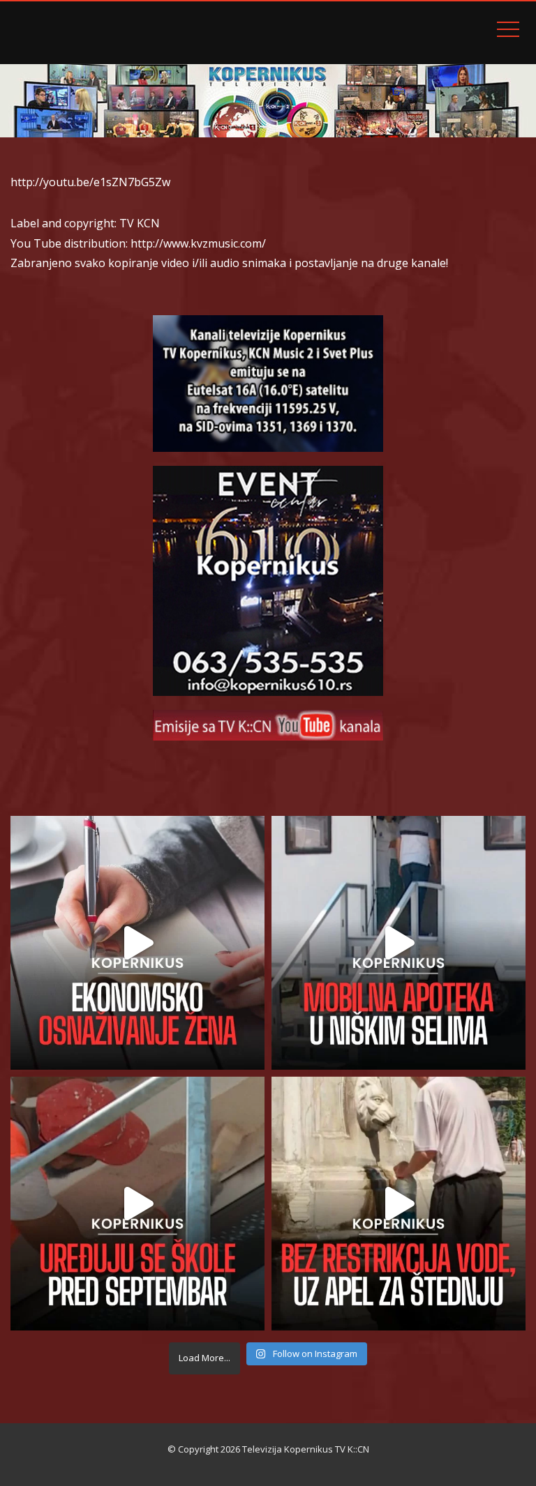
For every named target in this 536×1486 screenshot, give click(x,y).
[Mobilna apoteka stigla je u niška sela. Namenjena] (398, 943)
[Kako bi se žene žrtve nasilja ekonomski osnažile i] (137, 943)
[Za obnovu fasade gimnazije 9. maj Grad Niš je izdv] (137, 1203)
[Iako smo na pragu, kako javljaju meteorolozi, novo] (398, 1203)
